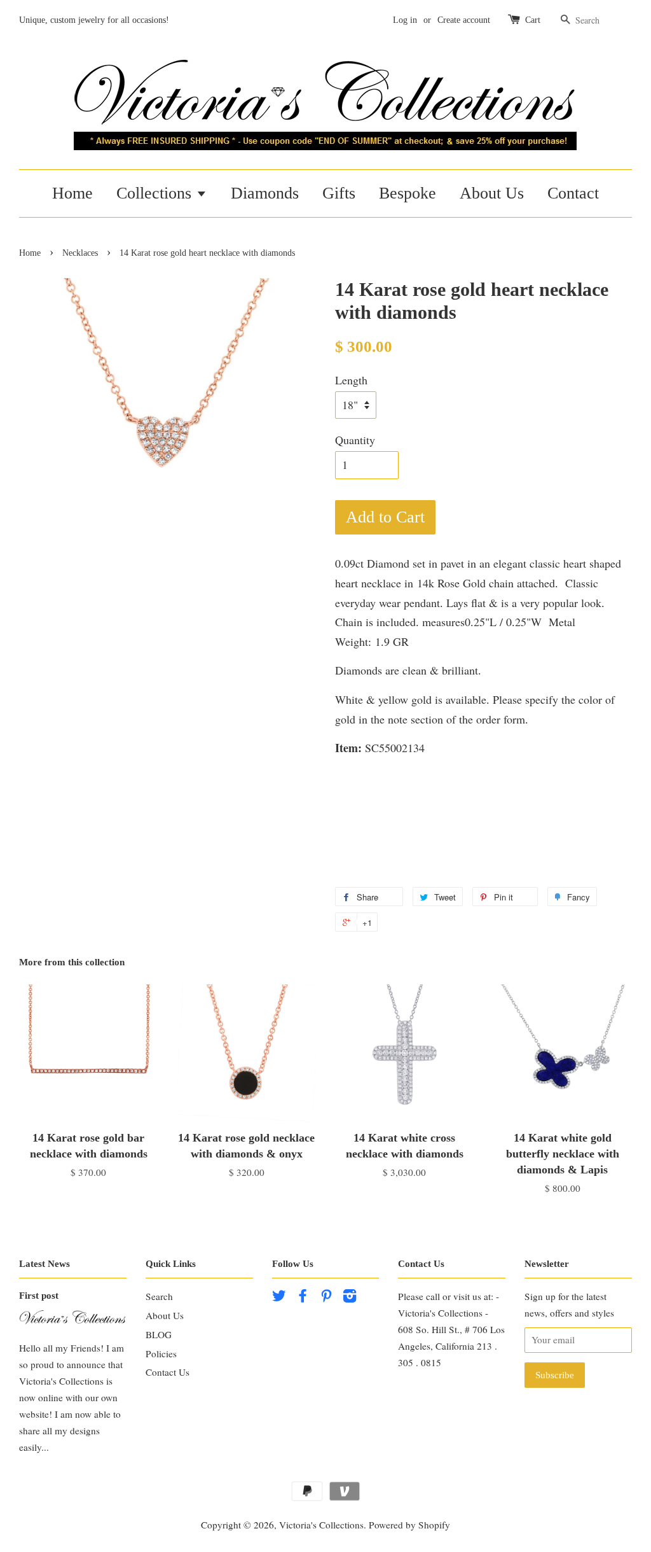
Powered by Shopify (409, 1524)
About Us (492, 193)
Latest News (44, 1264)
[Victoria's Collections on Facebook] (303, 1297)
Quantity (355, 439)
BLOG (159, 1334)
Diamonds (265, 193)
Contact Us (167, 1372)
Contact (573, 193)
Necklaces (80, 253)
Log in (405, 20)
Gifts (338, 193)
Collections (156, 193)
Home (72, 193)
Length (351, 380)
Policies (161, 1353)
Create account (463, 20)
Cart (532, 20)
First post (38, 1295)
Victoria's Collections (321, 1524)
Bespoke (407, 193)
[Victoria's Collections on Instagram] (350, 1297)
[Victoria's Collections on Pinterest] (326, 1297)
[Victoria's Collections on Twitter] (279, 1297)
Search (159, 1296)
